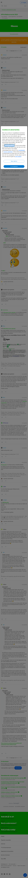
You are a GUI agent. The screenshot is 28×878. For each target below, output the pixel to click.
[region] (14, 147)
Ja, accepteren (14, 166)
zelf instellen (18, 156)
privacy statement (8, 151)
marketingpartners (9, 145)
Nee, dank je (14, 161)
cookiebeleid (21, 150)
